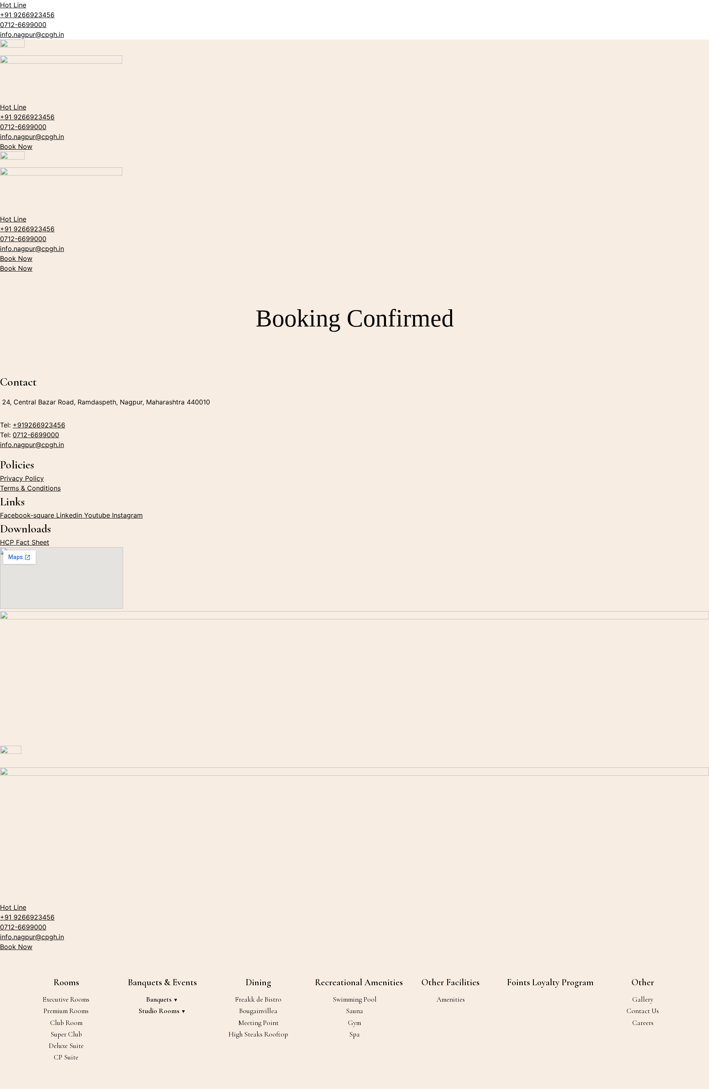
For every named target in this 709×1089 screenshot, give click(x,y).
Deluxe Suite (66, 1045)
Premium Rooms (66, 1011)
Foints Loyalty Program (550, 982)
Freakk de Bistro (258, 999)
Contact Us (643, 1011)
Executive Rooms (66, 999)
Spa (354, 1034)
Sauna (354, 1011)
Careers (643, 1022)
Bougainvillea (258, 1011)
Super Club (66, 1034)
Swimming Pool (355, 999)
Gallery (642, 999)
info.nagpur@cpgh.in (32, 34)
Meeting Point (258, 1022)
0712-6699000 (23, 25)
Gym (354, 1022)
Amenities (451, 999)
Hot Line (13, 5)
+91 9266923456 (27, 15)
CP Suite (66, 1057)
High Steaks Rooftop (258, 1034)
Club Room (66, 1022)
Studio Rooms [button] (160, 1011)
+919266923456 (39, 425)
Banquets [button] (159, 999)
